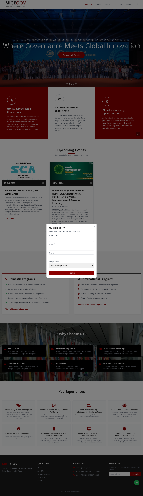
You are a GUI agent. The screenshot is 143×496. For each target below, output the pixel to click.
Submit (72, 273)
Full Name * (53, 235)
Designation (54, 262)
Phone (51, 253)
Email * (52, 244)
